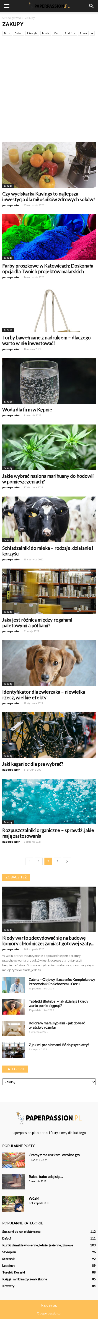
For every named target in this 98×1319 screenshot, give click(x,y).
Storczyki (8, 1259)
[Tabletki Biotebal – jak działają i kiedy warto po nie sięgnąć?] (13, 1007)
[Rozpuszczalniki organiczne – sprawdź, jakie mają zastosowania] (49, 801)
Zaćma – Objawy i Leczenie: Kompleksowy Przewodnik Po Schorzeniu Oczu (62, 981)
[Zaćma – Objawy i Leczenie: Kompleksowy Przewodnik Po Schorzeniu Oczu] (13, 985)
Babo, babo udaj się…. (46, 1176)
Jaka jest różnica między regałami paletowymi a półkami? (37, 622)
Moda (45, 33)
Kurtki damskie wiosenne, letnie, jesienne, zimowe (37, 1245)
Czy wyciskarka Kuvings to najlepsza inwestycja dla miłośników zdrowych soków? (48, 196)
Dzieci (18, 33)
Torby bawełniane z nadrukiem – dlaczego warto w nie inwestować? (46, 340)
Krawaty (8, 1286)
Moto (57, 33)
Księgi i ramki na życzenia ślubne (24, 1279)
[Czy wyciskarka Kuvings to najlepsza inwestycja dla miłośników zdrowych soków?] (49, 165)
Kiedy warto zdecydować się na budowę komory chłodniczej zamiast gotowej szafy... (48, 940)
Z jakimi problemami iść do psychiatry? (59, 1044)
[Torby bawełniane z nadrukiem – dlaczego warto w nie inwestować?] (49, 309)
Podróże (70, 33)
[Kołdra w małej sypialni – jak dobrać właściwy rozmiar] (13, 1028)
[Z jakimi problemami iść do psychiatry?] (13, 1050)
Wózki (34, 1198)
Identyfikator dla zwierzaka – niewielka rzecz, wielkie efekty (43, 694)
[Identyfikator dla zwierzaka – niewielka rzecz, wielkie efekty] (49, 663)
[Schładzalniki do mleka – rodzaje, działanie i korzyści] (49, 519)
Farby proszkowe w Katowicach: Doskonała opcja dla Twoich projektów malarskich (47, 268)
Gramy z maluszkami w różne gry (54, 1155)
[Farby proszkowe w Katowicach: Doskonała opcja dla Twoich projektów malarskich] (49, 237)
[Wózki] (13, 1204)
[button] (91, 6)
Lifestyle (32, 33)
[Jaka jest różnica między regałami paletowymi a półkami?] (49, 591)
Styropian (9, 1252)
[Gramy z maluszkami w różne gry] (13, 1160)
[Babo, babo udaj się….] (13, 1181)
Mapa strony (49, 1305)
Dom (7, 33)
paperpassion (11, 205)
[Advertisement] (49, 91)
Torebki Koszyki (13, 1272)
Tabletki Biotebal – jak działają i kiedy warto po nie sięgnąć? (58, 1003)
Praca (83, 33)
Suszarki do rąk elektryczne (21, 1231)
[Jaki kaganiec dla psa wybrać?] (49, 735)
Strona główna (11, 18)
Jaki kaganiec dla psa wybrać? (32, 764)
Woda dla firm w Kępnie (27, 409)
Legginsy (8, 1265)
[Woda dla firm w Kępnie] (49, 381)
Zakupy (8, 185)
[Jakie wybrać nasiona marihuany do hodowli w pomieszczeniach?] (49, 447)
